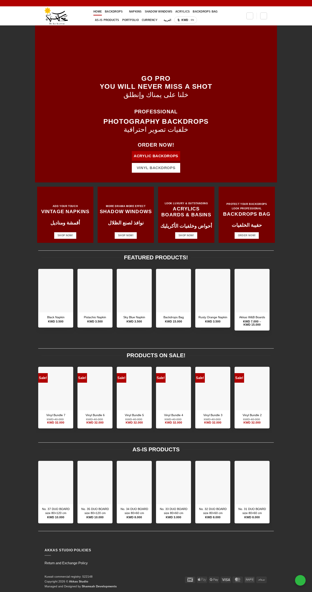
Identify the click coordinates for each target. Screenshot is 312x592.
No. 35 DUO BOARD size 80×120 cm (95, 511)
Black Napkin (56, 317)
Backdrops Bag (205, 11)
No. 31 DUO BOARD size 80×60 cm (252, 511)
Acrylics (182, 11)
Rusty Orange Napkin (212, 317)
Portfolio (130, 20)
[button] (249, 16)
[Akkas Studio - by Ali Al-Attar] (66, 15)
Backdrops (114, 11)
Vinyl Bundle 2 (252, 415)
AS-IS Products (107, 20)
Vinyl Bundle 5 (134, 415)
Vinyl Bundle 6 (95, 415)
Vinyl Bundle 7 (55, 415)
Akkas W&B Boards (252, 317)
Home (97, 11)
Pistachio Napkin (95, 317)
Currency (149, 20)
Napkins (135, 11)
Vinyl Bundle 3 (212, 415)
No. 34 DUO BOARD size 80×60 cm (134, 511)
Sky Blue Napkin (134, 317)
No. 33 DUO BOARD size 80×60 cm (173, 511)
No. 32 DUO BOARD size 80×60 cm (213, 511)
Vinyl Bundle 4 (173, 415)
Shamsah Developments (99, 586)
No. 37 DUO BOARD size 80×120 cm (56, 511)
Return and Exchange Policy (66, 563)
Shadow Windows (159, 11)
